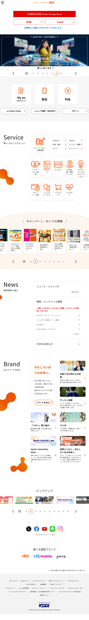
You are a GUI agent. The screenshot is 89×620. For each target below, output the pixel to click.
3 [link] (42, 73)
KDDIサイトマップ (56, 584)
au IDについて (25, 581)
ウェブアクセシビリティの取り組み (70, 592)
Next (76, 73)
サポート (75, 111)
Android (56, 140)
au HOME (40, 325)
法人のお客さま (31, 584)
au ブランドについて (39, 581)
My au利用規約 (24, 588)
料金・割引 (57, 144)
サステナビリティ (72, 581)
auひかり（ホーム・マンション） (49, 315)
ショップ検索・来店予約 (44, 111)
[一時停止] (26, 73)
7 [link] (61, 73)
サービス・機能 (74, 144)
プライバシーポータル (57, 588)
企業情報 (43, 584)
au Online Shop (14, 111)
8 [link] (63, 261)
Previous (13, 73)
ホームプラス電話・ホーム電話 (48, 320)
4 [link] (47, 73)
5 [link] (51, 73)
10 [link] (68, 511)
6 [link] (56, 73)
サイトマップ (13, 581)
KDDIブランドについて (56, 581)
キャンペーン (74, 148)
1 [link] (33, 73)
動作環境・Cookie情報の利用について (42, 592)
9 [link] (63, 511)
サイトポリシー (10, 588)
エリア (55, 148)
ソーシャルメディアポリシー (17, 592)
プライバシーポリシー (39, 588)
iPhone (72, 140)
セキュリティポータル (75, 588)
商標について (44, 595)
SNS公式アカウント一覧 (44, 535)
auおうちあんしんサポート (46, 329)
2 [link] (38, 73)
